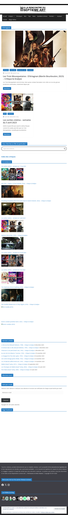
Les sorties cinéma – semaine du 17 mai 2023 (13, 166)
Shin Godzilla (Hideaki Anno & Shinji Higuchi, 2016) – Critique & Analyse (20, 304)
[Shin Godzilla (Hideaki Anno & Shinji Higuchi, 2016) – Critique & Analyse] (12, 312)
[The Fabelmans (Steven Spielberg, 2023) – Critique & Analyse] (12, 295)
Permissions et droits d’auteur (35, 473)
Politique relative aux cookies (47, 512)
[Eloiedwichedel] (32, 498)
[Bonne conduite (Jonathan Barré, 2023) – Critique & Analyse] (12, 329)
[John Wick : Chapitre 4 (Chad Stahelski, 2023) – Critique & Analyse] (12, 191)
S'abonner (5, 400)
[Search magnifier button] (65, 149)
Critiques (10, 16)
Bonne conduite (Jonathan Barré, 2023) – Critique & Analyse (17, 321)
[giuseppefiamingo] (3, 498)
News (33, 16)
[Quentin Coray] (14, 498)
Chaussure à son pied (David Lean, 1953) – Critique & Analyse (17, 350)
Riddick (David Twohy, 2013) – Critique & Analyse (14, 364)
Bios (25, 16)
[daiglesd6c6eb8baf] (7, 498)
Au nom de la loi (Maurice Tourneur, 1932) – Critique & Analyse (18, 353)
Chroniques (19, 16)
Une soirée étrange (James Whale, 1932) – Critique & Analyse (17, 358)
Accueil (5, 16)
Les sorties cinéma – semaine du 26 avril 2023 (13, 252)
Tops (29, 16)
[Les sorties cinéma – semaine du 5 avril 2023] (17, 102)
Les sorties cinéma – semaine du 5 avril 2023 (17, 121)
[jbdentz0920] (25, 498)
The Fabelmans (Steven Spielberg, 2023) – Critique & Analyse (17, 287)
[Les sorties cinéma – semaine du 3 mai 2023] (12, 278)
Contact (5, 19)
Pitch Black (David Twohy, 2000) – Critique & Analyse (15, 370)
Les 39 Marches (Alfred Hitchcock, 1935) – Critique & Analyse (17, 361)
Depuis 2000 (13, 70)
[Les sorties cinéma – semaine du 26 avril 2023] (12, 260)
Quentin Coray (15, 73)
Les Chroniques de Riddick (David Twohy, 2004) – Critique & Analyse (19, 367)
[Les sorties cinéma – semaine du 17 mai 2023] (12, 174)
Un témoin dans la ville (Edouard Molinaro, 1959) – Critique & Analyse (20, 347)
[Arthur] (21, 498)
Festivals (51, 16)
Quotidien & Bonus (42, 16)
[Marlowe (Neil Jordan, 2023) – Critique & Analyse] (12, 243)
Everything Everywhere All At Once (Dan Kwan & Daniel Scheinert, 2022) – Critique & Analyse (26, 201)
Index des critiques (8, 157)
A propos (59, 16)
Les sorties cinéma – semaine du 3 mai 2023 (13, 270)
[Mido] (10, 498)
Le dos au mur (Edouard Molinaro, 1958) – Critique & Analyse (17, 345)
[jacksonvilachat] (18, 498)
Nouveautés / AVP (22, 70)
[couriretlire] (35, 498)
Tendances (30, 70)
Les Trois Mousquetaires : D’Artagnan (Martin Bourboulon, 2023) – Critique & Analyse (33, 77)
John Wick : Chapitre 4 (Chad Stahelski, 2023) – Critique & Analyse (18, 183)
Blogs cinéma (12, 19)
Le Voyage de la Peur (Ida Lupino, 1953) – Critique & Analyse (17, 356)
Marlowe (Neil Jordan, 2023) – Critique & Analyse (14, 235)
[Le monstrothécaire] (28, 498)
